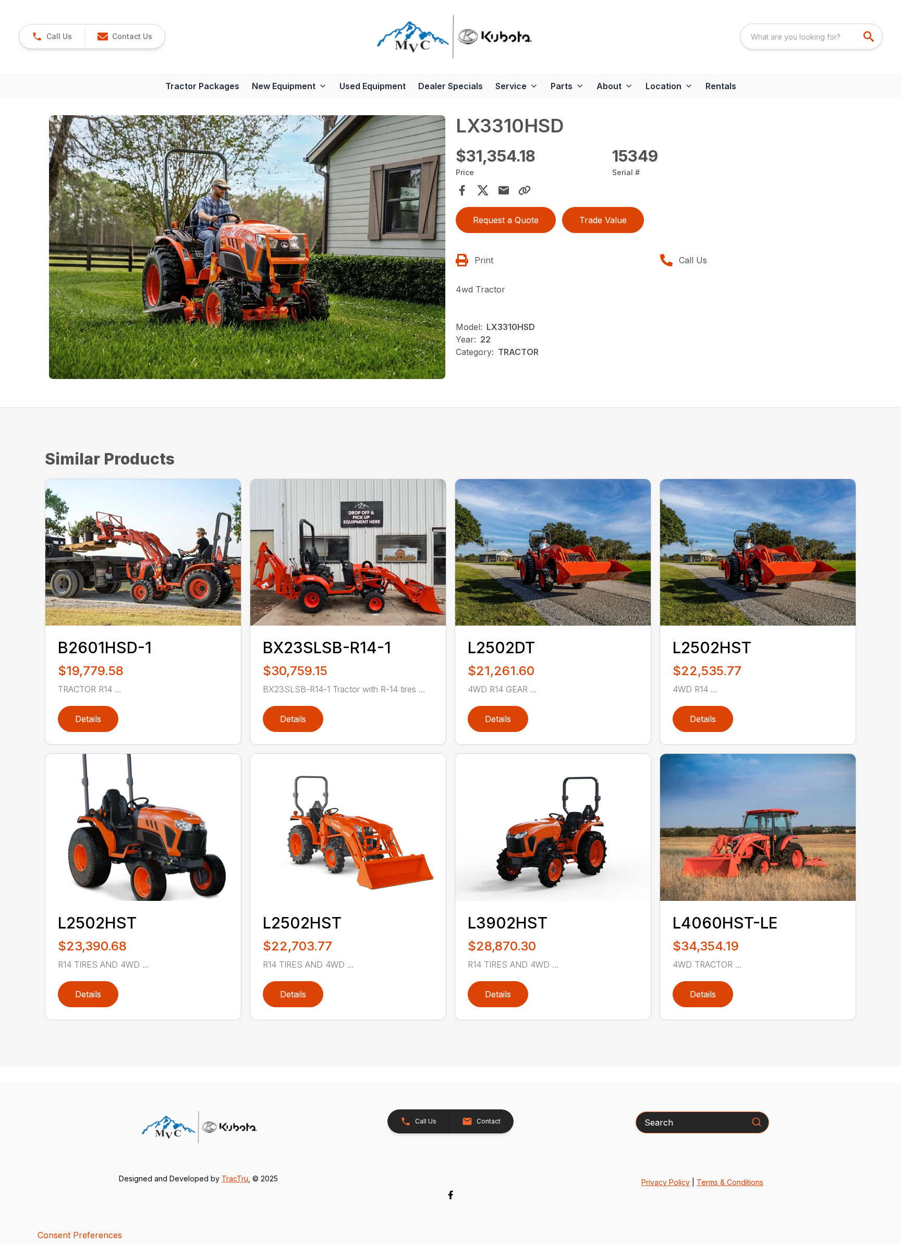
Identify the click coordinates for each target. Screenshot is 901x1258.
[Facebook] (450, 1195)
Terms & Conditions (730, 1182)
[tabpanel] (247, 249)
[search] (869, 36)
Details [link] (88, 719)
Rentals (720, 86)
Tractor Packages (202, 86)
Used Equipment (372, 86)
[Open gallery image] (247, 247)
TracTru (235, 1178)
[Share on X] (483, 190)
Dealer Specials (450, 86)
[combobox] (811, 36)
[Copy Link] (524, 190)
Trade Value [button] (603, 220)
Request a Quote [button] (506, 220)
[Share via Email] (503, 190)
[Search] (756, 1122)
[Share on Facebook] (462, 190)
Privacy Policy (665, 1182)
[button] (51, 36)
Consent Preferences (80, 1235)
